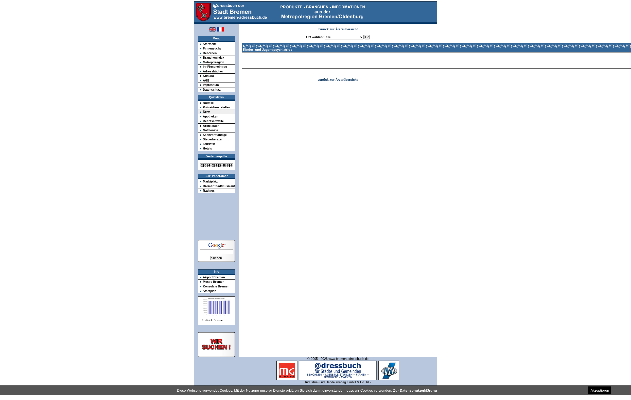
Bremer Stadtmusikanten (220, 186)
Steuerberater (213, 139)
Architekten (211, 125)
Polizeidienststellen (216, 107)
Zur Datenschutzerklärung (415, 390)
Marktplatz (210, 181)
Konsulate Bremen (216, 286)
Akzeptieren (600, 390)
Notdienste (210, 130)
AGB (206, 80)
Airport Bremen (214, 277)
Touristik (209, 144)
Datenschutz (212, 89)
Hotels (207, 148)
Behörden (210, 53)
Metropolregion (213, 62)
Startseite (210, 44)
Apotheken (210, 116)
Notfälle (208, 102)
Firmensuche (212, 48)
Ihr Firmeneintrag (215, 66)
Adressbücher (213, 71)
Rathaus (209, 190)
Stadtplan (209, 291)
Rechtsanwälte (213, 121)
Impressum (211, 84)
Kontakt (208, 75)
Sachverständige (215, 134)
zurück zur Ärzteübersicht (338, 29)
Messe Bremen (213, 281)
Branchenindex (213, 57)
